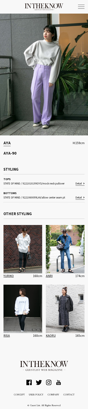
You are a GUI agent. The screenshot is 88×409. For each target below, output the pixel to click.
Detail (79, 183)
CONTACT (68, 395)
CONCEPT (19, 395)
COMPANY (53, 395)
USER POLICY (36, 395)
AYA (7, 142)
